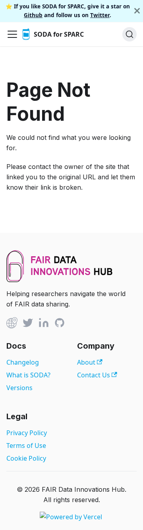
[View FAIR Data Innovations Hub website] (59, 279)
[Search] (129, 34)
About (87, 362)
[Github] (11, 324)
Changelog (22, 362)
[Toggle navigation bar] (12, 34)
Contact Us (94, 375)
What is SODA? (28, 375)
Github (33, 15)
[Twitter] (27, 324)
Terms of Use (26, 445)
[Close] (137, 11)
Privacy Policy (26, 432)
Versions (19, 387)
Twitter (100, 15)
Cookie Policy (26, 458)
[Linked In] (43, 324)
